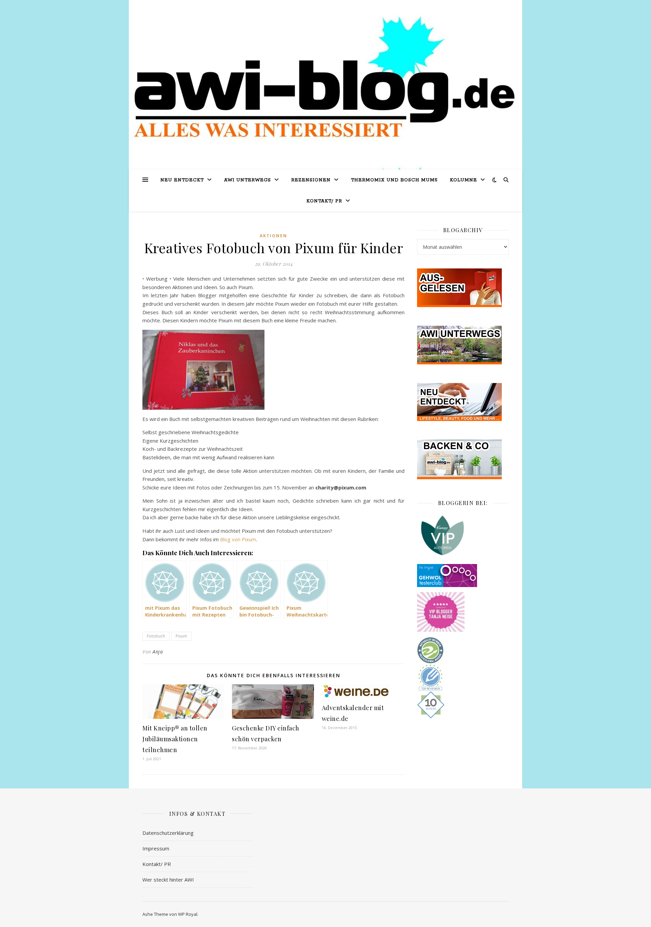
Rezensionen (311, 180)
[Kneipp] (463, 535)
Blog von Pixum (238, 539)
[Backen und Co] (463, 459)
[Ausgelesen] (463, 287)
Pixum (181, 636)
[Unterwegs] (463, 345)
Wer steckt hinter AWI (168, 879)
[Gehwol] (463, 575)
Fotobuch (156, 636)
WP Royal (187, 914)
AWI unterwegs (247, 180)
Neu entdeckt (182, 180)
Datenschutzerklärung (168, 832)
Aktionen (273, 236)
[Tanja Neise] (463, 612)
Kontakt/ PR (324, 201)
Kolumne (463, 180)
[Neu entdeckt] (463, 402)
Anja (158, 651)
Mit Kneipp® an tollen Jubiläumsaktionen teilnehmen (175, 739)
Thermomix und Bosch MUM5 (394, 180)
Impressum (155, 848)
